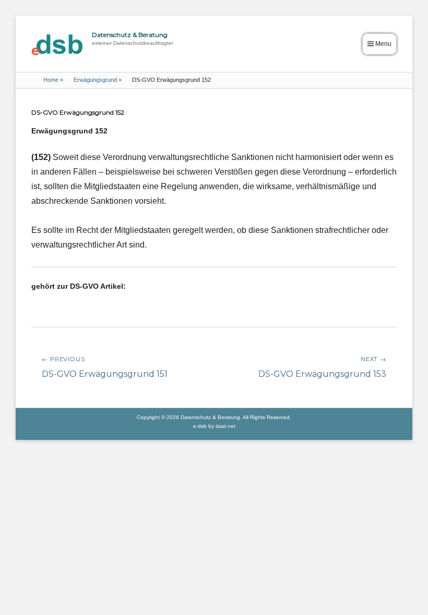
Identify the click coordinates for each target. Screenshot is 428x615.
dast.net (225, 426)
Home (53, 80)
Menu (383, 43)
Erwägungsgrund (98, 80)
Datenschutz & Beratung (130, 35)
